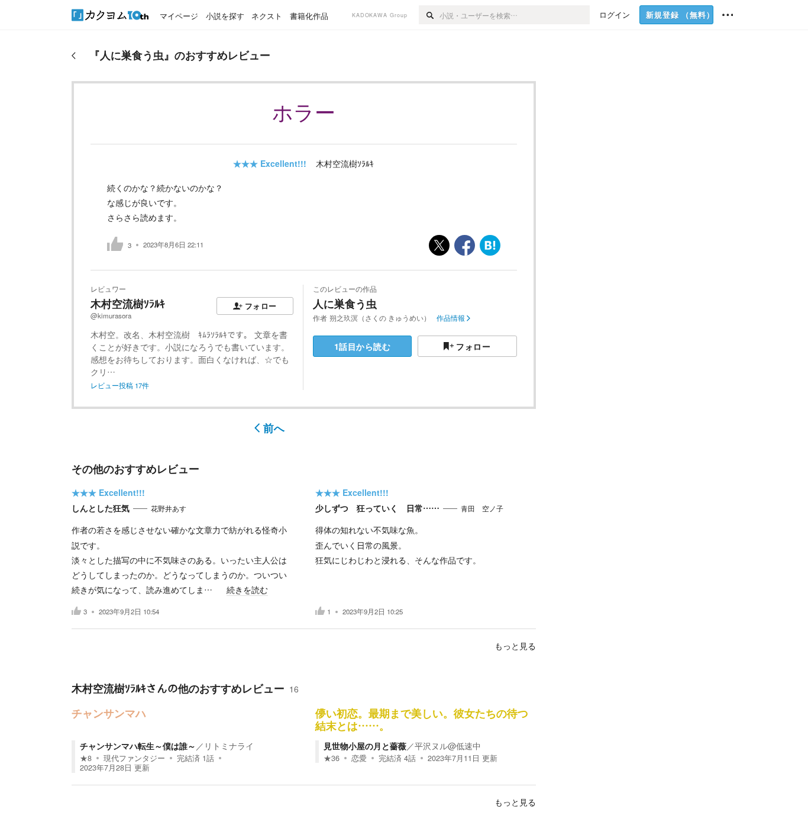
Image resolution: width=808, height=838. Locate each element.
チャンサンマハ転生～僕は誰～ (138, 746)
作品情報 (451, 318)
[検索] (429, 14)
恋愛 (359, 758)
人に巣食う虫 (345, 303)
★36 (332, 758)
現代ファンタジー (134, 758)
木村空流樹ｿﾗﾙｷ (345, 163)
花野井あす (168, 508)
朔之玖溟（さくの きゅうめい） (380, 318)
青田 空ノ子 (482, 508)
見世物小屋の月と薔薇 (365, 746)
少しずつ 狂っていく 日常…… (377, 508)
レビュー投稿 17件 (120, 385)
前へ (274, 428)
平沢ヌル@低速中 (448, 746)
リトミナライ (229, 746)
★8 (86, 758)
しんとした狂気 (101, 508)
